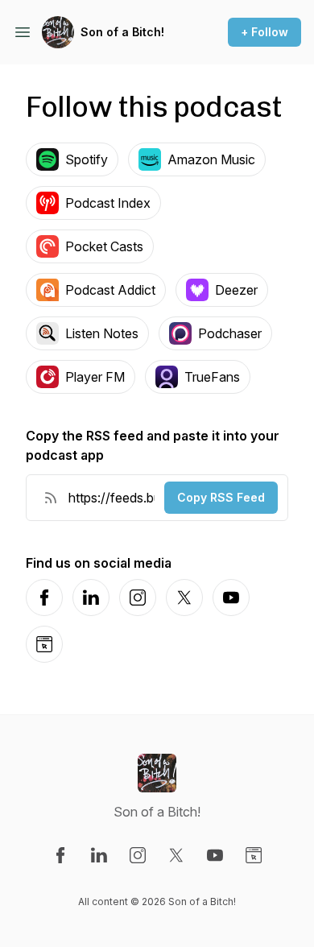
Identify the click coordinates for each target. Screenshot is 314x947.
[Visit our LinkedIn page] (99, 855)
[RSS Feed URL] (51, 498)
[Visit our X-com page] (176, 855)
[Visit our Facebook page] (60, 855)
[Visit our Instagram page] (138, 855)
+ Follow (264, 32)
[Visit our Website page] (254, 855)
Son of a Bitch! (122, 32)
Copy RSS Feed (221, 497)
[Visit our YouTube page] (215, 855)
